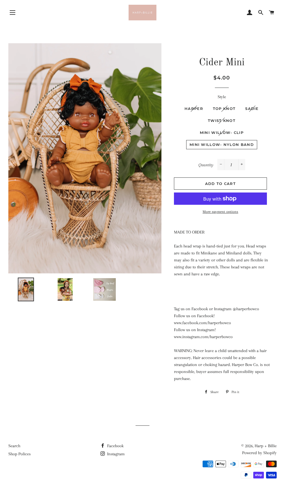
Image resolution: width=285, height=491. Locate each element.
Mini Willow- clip (222, 132)
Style (222, 96)
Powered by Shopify (259, 452)
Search (14, 445)
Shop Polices (19, 453)
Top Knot (224, 108)
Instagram (115, 453)
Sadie (252, 108)
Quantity (205, 164)
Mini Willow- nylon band (222, 144)
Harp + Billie (266, 445)
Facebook (115, 445)
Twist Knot (221, 120)
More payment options (220, 212)
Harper (194, 108)
